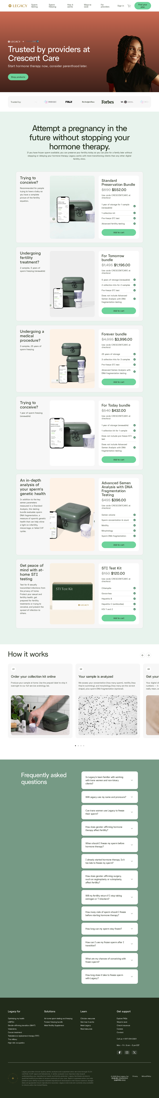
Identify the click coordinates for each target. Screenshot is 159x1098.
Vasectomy (12, 1029)
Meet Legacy (85, 1025)
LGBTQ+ (11, 1022)
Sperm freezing (52, 5)
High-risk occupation (16, 1043)
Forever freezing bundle (53, 1022)
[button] (142, 655)
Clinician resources (87, 1018)
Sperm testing (34, 5)
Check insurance (123, 1025)
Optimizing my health (16, 1018)
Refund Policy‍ (146, 1076)
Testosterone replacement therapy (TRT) (23, 1036)
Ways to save (87, 5)
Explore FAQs (122, 1018)
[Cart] (128, 6)
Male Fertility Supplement (54, 1025)
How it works (70, 5)
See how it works (87, 1022)
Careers (120, 1029)
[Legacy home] (18, 6)
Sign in (121, 5)
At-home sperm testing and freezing (58, 1018)
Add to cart (118, 232)
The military (12, 1039)
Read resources (86, 1029)
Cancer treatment (15, 1032)
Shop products (18, 77)
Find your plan (142, 5)
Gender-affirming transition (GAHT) (21, 1025)
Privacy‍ (135, 1076)
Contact (120, 1032)
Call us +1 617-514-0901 (127, 1039)
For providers (105, 5)
